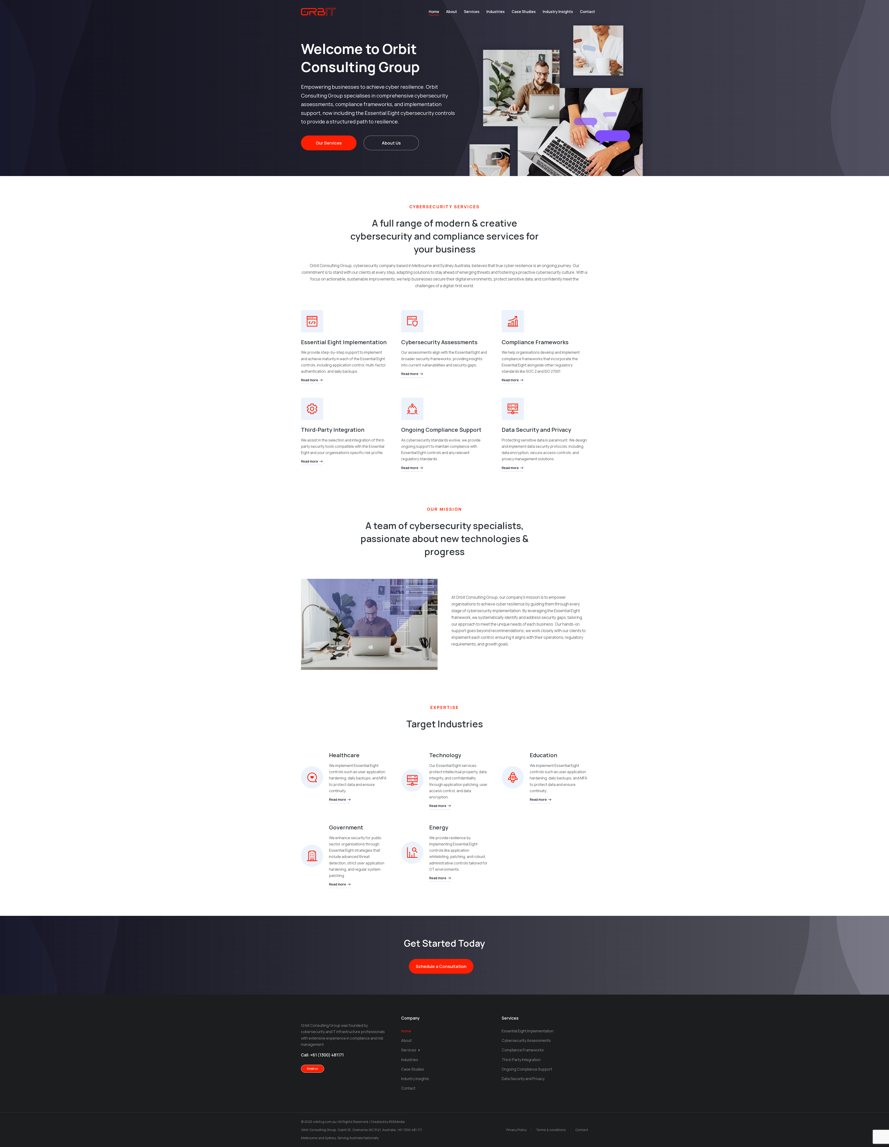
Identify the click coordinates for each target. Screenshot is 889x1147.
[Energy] (412, 852)
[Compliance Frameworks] (513, 321)
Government (346, 827)
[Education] (513, 777)
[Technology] (412, 780)
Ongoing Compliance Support (441, 429)
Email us (312, 1069)
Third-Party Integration (332, 429)
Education (543, 755)
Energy (438, 827)
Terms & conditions (551, 1130)
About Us (391, 143)
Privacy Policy (516, 1130)
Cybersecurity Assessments (439, 342)
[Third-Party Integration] (312, 409)
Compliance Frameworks (535, 342)
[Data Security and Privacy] (513, 409)
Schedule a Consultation (441, 966)
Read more (309, 380)
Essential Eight (382, 113)
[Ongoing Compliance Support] (412, 409)
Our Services (329, 143)
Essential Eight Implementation (344, 342)
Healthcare (344, 755)
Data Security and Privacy (536, 429)
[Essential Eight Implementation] (312, 321)
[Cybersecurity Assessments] (412, 321)
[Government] (312, 856)
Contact (581, 1130)
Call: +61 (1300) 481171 (322, 1055)
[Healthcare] (312, 777)
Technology (445, 755)
